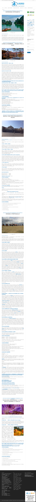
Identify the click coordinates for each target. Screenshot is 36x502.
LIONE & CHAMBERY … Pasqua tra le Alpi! (13, 44)
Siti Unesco (16, 485)
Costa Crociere (17, 475)
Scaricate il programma (5, 139)
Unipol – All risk (3, 492)
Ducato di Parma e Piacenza (16, 477)
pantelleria (16, 481)
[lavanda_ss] (13, 409)
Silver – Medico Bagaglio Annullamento (6, 493)
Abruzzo (17, 473)
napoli (14, 481)
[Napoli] (13, 128)
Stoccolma (14, 487)
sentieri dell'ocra (20, 484)
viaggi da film (17, 489)
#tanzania (14, 473)
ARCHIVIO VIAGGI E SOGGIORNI (6, 42)
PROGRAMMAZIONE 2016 (14, 42)
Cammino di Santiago (15, 474)
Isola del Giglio (19, 478)
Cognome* (28, 43)
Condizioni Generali (29, 476)
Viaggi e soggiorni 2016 (19, 42)
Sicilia (14, 485)
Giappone (17, 478)
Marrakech (17, 480)
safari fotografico (15, 483)
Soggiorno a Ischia (18, 486)
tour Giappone (15, 488)
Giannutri (14, 478)
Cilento (14, 475)
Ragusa (19, 482)
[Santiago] (13, 225)
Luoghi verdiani (17, 479)
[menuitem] (3, 8)
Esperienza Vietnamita (13, 12)
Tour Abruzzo (19, 487)
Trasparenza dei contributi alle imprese (6, 484)
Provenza (14, 482)
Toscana (17, 487)
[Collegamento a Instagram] (33, 0)
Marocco (14, 480)
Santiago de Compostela (16, 484)
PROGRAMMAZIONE (13, 398)
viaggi (17, 488)
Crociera (19, 475)
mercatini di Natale (20, 480)
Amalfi (20, 473)
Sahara (18, 483)
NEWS (10, 42)
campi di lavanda (19, 474)
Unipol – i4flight (3, 491)
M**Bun (20, 479)
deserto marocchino (15, 476)
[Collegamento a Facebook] (32, 0)
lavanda (14, 479)
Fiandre (20, 477)
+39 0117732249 (5, 0)
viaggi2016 (20, 488)
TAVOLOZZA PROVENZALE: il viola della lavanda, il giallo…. (13, 400)
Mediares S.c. (22, 500)
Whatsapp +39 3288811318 (11, 0)
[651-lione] (13, 54)
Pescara (20, 481)
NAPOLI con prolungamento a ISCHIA (12, 116)
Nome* (28, 46)
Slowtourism (19, 485)
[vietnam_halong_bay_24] (13, 23)
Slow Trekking (15, 486)
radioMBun (17, 482)
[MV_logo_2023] (18, 4)
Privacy (33, 476)
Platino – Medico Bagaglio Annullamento (6, 495)
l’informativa (31, 28)
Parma (18, 481)
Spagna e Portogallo (13, 214)
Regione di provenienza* (30, 49)
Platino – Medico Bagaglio (4, 494)
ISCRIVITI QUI (30, 500)
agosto (18, 473)
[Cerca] (33, 9)
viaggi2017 (14, 489)
